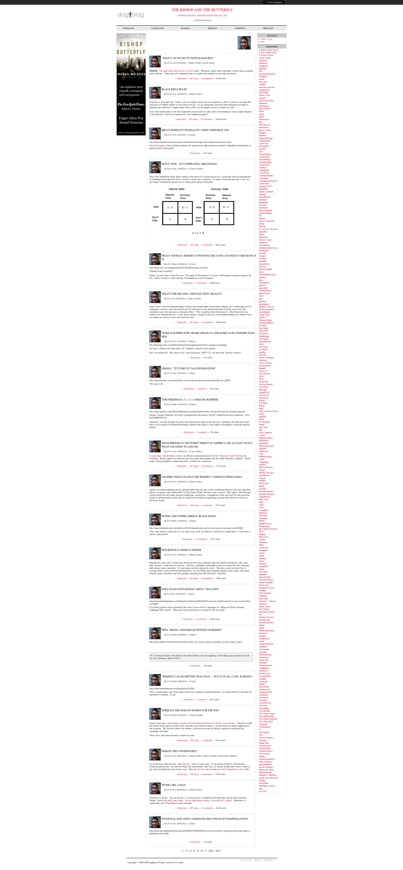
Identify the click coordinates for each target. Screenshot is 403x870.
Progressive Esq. (267, 588)
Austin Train (264, 95)
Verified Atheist (266, 751)
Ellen (261, 234)
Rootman (263, 633)
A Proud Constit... (267, 55)
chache (262, 149)
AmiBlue (263, 76)
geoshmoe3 (264, 293)
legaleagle (263, 443)
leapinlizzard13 (265, 438)
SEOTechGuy (265, 655)
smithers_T (264, 671)
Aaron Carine (265, 58)
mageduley (264, 462)
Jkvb (261, 379)
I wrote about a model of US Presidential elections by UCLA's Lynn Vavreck (200, 723)
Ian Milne (263, 349)
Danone (262, 194)
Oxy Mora (263, 572)
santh (261, 641)
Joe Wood (263, 387)
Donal (261, 224)
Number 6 (263, 542)
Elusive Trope (265, 240)
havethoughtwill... (267, 323)
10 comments (207, 808)
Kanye (262, 400)
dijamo (262, 218)
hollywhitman (265, 341)
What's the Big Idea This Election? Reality (192, 294)
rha (260, 614)
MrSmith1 (263, 515)
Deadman (263, 202)
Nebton (262, 534)
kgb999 (262, 416)
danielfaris (263, 189)
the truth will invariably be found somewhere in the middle (223, 769)
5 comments (201, 283)
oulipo (261, 569)
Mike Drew (264, 499)
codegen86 (264, 170)
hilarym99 (263, 331)
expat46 (262, 261)
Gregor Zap (264, 315)
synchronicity (265, 703)
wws (261, 788)
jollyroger (263, 390)
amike (261, 79)
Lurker (262, 459)
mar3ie (262, 464)
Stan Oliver (264, 687)
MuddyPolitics (265, 523)
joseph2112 (264, 392)
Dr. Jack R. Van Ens (268, 229)
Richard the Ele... (267, 622)
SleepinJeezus (265, 665)
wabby (262, 756)
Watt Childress (265, 762)
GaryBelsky (264, 282)
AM (260, 71)
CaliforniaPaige (266, 138)
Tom (261, 735)
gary (261, 280)
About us (257, 860)
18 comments (207, 466)
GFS (261, 296)
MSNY (262, 521)
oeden (261, 553)
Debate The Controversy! (180, 751)
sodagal (262, 679)
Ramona (185, 28)
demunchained (265, 210)
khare (261, 419)
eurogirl (262, 256)
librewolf (262, 448)
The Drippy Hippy (267, 713)
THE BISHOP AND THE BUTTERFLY (202, 9)
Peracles (268, 28)
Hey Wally (263, 328)
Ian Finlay (263, 347)
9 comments (207, 245)
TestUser (263, 705)
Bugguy (262, 133)
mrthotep (263, 518)
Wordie (262, 780)
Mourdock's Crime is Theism (181, 550)
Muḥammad (264, 526)
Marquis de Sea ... (267, 473)
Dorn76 (262, 226)
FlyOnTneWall (265, 269)
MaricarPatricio (266, 467)
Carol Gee (263, 143)
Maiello (212, 28)
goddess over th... (267, 307)
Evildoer (262, 258)
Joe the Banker (266, 384)
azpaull (262, 98)
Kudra (261, 424)
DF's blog (194, 78)
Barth (261, 111)
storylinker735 (265, 692)
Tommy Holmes (266, 737)
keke (261, 408)
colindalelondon (266, 175)
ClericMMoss (265, 159)
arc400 (262, 84)
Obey (261, 545)
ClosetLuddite (265, 162)
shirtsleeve (264, 657)
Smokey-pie (264, 673)
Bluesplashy (264, 125)
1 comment (201, 389)
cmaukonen (264, 165)
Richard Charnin (266, 617)
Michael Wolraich (267, 494)
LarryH (262, 435)
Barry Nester (264, 109)
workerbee (263, 783)
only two (185, 764)
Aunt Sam (263, 92)
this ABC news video (173, 800)
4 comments (207, 505)
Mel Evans (264, 483)
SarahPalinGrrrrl (266, 644)
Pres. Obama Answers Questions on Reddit (191, 630)
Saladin (262, 636)
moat (261, 505)
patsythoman (265, 577)
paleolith (263, 574)
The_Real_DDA (266, 721)
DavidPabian (264, 197)
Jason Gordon (265, 363)
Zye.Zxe (263, 791)
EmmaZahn (264, 245)
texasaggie (264, 708)
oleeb (261, 555)
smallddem (264, 668)
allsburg (262, 68)
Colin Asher (264, 173)
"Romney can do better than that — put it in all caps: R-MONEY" (207, 676)
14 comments (207, 322)
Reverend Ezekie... (267, 612)
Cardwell (240, 28)
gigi (260, 299)
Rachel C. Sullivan (267, 601)
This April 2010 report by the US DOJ (176, 71)
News (262, 42)
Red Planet (264, 609)
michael (262, 489)
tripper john (264, 743)
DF (168, 63)
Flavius (262, 266)
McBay (262, 481)
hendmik (263, 325)
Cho (261, 151)
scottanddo (264, 649)
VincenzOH (264, 754)
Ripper (262, 625)
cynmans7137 (265, 186)
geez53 (262, 285)
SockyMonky (265, 676)
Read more (182, 78)
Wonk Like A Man (174, 785)
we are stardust (266, 767)
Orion (261, 561)
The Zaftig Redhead (268, 719)
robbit (261, 628)
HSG (261, 344)
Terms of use (246, 860)
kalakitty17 (264, 398)
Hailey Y (263, 317)
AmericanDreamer (267, 74)
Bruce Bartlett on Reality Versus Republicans (195, 130)
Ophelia (262, 558)
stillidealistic (264, 689)
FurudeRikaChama (267, 274)
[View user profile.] (244, 49)
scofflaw (263, 646)
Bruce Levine (265, 130)
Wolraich (128, 28)
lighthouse (263, 451)
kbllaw (262, 406)
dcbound (263, 200)
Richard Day (264, 620)
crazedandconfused (268, 181)
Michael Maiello (266, 491)
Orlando (262, 564)
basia (261, 114)
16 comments (207, 78)
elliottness (263, 237)
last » (218, 851)
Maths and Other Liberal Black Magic (189, 516)
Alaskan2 (263, 63)
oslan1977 (263, 566)
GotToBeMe (264, 312)
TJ (260, 729)
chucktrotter (264, 157)
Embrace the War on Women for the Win (190, 710)
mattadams (264, 475)
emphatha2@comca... (269, 248)
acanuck (263, 60)
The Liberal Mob (266, 716)
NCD (261, 531)
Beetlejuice (264, 119)
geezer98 (263, 288)
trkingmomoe (265, 746)
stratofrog (263, 695)
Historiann (263, 333)
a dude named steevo (269, 50)
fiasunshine (264, 264)
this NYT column (224, 800)
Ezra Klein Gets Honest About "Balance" (190, 589)
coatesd (262, 167)
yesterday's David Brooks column (167, 456)
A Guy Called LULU (268, 52)
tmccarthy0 (264, 732)
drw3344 (263, 232)
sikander (263, 663)
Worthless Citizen (267, 786)
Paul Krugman (159, 145)
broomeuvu (264, 127)
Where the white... (267, 770)
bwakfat (262, 135)
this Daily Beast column (199, 800)
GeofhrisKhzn (265, 291)
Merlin (261, 486)
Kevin (261, 414)
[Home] (130, 18)
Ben (261, 122)
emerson (263, 242)
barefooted (264, 106)
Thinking (263, 724)
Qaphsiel (263, 596)
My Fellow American (268, 529)
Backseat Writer (266, 101)
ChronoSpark (265, 154)
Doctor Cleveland (267, 221)
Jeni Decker (264, 373)
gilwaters (263, 301)
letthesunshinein (266, 446)
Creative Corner (266, 39)
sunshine (263, 700)
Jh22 (261, 376)
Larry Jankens (265, 432)
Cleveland (157, 28)
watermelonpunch (267, 759)
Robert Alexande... (267, 630)
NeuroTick (263, 537)
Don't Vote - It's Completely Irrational (189, 164)
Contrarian (263, 178)
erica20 (262, 253)
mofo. (261, 507)
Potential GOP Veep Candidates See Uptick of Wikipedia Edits (205, 819)
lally (261, 430)
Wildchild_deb (265, 772)
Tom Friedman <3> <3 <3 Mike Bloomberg (190, 399)
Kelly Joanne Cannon (268, 411)
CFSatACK (264, 146)
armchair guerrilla (267, 87)
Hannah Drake (265, 320)
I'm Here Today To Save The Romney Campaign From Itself (202, 477)
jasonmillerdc (265, 365)
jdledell (262, 368)
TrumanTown (265, 748)
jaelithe (262, 352)
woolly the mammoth (268, 778)
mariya (262, 470)
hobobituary (264, 336)
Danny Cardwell (266, 191)
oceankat (263, 550)
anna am (263, 82)
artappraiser (264, 90)
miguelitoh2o (264, 497)
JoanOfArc (264, 382)
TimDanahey (264, 727)
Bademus (263, 103)
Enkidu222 (264, 250)
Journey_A (264, 395)
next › (211, 851)
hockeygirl (263, 339)
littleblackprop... (266, 456)
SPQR (262, 684)
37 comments (206, 119)
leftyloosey (264, 440)
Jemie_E (263, 371)
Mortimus (263, 513)
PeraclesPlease (266, 580)
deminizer (263, 208)
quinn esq (263, 598)
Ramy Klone (264, 606)
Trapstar (263, 740)
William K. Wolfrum (267, 775)
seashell (263, 652)
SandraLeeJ (264, 638)
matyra (262, 478)
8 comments (207, 774)
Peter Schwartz (266, 582)
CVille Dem (264, 183)
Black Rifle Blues (174, 89)
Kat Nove (263, 403)
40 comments (207, 578)
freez (261, 272)
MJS (261, 502)
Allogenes (263, 66)
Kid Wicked (264, 422)
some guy (263, 681)
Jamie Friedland (266, 357)
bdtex (261, 117)
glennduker (264, 304)
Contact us (268, 860)
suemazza (263, 697)
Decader (263, 205)
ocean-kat (263, 547)
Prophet (262, 590)
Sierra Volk (264, 660)
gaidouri (262, 277)
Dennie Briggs (265, 213)
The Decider (264, 711)
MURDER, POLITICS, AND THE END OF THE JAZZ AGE (202, 15)
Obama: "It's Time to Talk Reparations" (189, 368)
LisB (261, 454)
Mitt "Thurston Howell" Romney (229, 456)
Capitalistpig (264, 141)
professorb (264, 585)
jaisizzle (262, 355)
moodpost (263, 510)
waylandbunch (265, 764)
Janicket (263, 360)
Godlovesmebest (266, 309)
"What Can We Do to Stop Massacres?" (188, 58)
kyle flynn (263, 427)
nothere (262, 539)
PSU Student (265, 593)
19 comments (201, 539)
